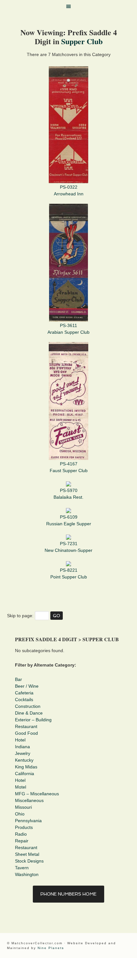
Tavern (22, 867)
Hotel (20, 739)
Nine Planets (51, 948)
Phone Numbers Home (68, 894)
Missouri (23, 807)
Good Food (26, 733)
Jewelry (22, 753)
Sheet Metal (27, 854)
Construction (27, 706)
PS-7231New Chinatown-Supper (68, 547)
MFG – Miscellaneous (37, 793)
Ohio (20, 813)
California (24, 773)
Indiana (22, 746)
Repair (21, 840)
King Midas (26, 766)
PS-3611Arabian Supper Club (68, 329)
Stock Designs (29, 861)
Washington (27, 874)
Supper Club (82, 41)
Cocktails (24, 699)
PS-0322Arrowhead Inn (68, 190)
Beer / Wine (27, 686)
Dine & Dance (29, 713)
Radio (21, 834)
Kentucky (24, 760)
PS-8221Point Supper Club (68, 573)
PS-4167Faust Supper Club (69, 467)
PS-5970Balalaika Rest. (68, 494)
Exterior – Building (33, 719)
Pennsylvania (28, 820)
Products (24, 827)
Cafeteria (24, 692)
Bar (18, 679)
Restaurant (26, 726)
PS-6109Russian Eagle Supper (68, 520)
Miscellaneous (29, 800)
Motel (20, 787)
